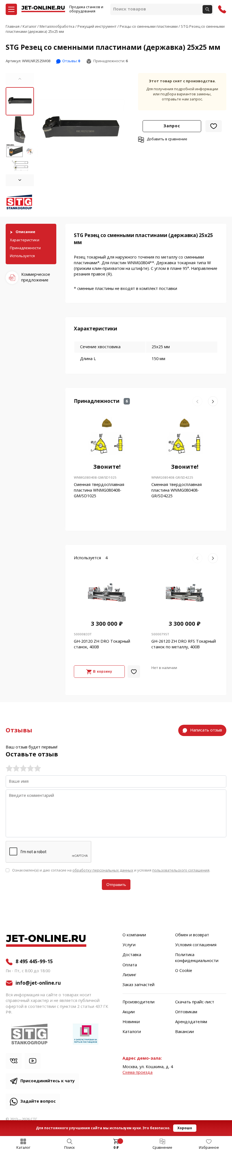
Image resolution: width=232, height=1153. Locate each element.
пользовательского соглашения (180, 870)
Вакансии (184, 1032)
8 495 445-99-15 (34, 961)
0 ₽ (116, 1147)
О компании (134, 935)
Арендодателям (191, 1022)
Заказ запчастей (138, 985)
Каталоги (132, 1032)
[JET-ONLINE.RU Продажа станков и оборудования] (43, 9)
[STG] (20, 203)
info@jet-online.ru (38, 983)
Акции (129, 1012)
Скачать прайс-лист (194, 1002)
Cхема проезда (137, 1072)
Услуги (129, 945)
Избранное (209, 1147)
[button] (20, 79)
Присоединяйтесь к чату (47, 1081)
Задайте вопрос (38, 1101)
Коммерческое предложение (35, 277)
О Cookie (183, 971)
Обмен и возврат (192, 935)
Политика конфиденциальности (196, 957)
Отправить (116, 884)
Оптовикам (186, 1012)
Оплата (130, 965)
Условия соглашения (195, 945)
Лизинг (129, 975)
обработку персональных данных (102, 870)
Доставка (132, 955)
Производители (138, 1002)
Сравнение (162, 1147)
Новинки (131, 1022)
